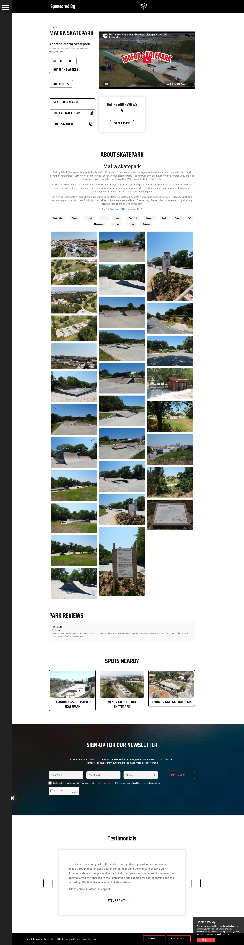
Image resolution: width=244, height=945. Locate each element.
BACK (54, 27)
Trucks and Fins (71, 939)
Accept (205, 940)
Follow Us (153, 938)
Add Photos (61, 83)
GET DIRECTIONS (62, 61)
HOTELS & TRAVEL (64, 124)
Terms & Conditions (33, 939)
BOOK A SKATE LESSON (66, 113)
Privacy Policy (107, 783)
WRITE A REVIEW (122, 123)
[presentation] (47, 883)
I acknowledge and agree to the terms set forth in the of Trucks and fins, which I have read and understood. (107, 783)
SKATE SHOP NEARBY (65, 102)
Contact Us (177, 938)
